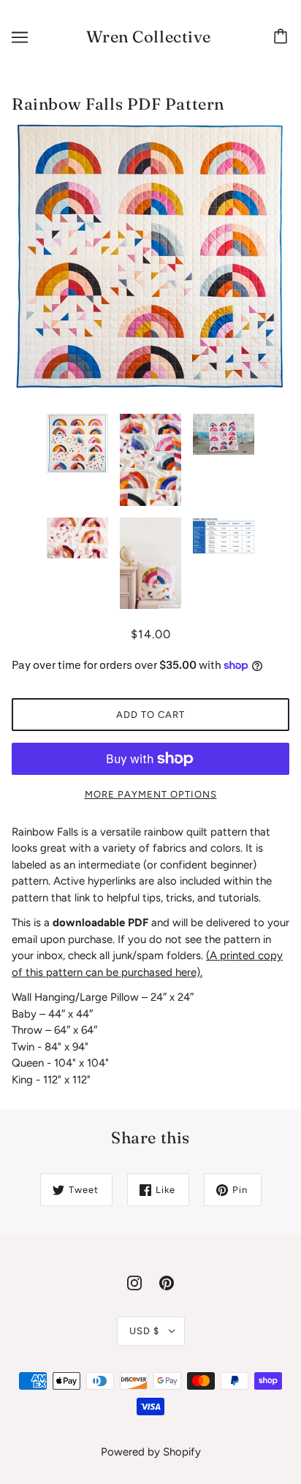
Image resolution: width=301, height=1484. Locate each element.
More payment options (151, 794)
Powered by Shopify (151, 1451)
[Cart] (282, 37)
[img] (134, 1282)
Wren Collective (148, 36)
